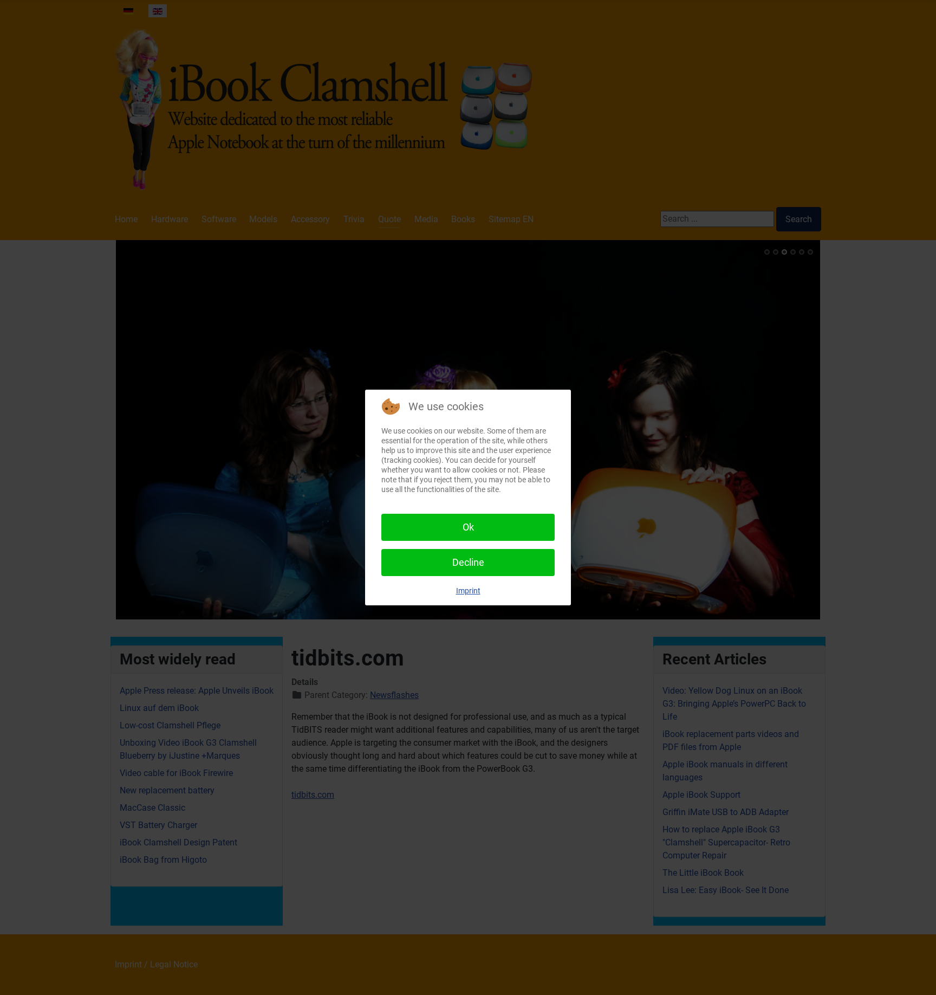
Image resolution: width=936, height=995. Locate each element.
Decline (468, 562)
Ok (468, 527)
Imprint (468, 590)
